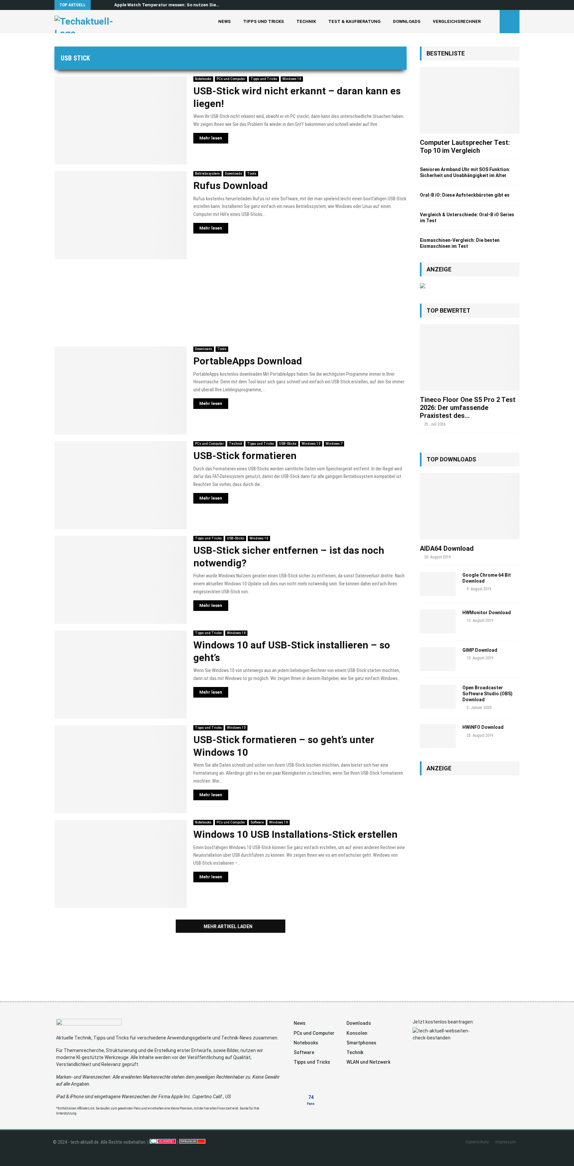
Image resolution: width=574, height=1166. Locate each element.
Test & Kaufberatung (354, 21)
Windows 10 (291, 79)
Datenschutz (477, 1142)
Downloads (407, 21)
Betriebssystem (207, 173)
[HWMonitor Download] (438, 621)
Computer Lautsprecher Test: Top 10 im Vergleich (465, 146)
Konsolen (356, 1033)
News (224, 21)
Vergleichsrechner (457, 21)
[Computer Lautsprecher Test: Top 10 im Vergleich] (470, 100)
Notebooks (203, 79)
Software (257, 822)
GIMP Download (479, 650)
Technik (306, 21)
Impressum (505, 1142)
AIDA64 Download (447, 548)
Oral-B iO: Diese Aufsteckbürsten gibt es (465, 195)
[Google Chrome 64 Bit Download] (438, 584)
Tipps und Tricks (263, 21)
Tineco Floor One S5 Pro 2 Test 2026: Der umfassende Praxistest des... (468, 408)
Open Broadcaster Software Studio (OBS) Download (487, 693)
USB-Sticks (288, 443)
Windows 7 (334, 443)
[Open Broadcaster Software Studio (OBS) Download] (438, 697)
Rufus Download (230, 185)
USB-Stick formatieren (245, 455)
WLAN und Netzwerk (368, 1062)
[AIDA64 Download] (470, 506)
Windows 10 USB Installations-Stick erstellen (295, 834)
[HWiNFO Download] (438, 736)
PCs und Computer (231, 79)
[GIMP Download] (438, 659)
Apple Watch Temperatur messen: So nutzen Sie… (166, 4)
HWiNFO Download (483, 727)
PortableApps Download (247, 361)
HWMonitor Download (486, 612)
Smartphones (361, 1042)
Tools (251, 173)
